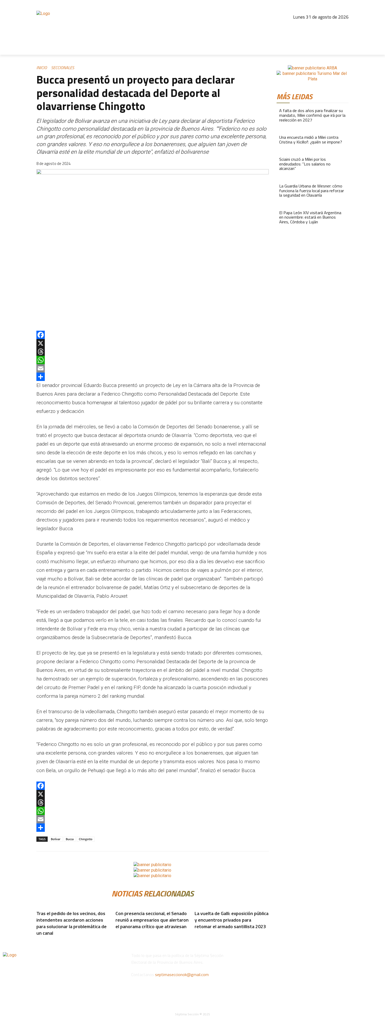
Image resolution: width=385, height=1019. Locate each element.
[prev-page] (114, 934)
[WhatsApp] (152, 360)
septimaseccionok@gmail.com (182, 974)
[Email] (152, 368)
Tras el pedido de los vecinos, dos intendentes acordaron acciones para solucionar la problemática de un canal (71, 923)
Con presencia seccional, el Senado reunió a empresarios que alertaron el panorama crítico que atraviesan (152, 920)
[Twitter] (332, 27)
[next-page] (117, 934)
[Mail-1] (344, 27)
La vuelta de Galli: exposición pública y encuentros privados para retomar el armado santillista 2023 (231, 920)
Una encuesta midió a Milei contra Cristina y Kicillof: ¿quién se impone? (310, 139)
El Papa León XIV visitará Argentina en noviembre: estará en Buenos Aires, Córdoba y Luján (310, 217)
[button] (342, 48)
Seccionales (62, 67)
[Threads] (321, 27)
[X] (152, 343)
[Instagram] (310, 27)
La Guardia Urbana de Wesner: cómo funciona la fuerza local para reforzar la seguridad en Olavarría (311, 190)
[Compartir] (152, 377)
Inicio (41, 67)
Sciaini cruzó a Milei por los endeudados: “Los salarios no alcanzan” (305, 163)
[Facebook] (299, 27)
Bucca (70, 839)
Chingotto (85, 839)
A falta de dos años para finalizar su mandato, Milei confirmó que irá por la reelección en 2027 (312, 115)
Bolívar (55, 839)
